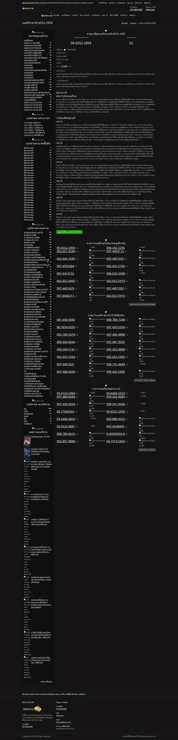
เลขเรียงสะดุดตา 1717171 (40, 436)
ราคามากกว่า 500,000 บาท (34, 135)
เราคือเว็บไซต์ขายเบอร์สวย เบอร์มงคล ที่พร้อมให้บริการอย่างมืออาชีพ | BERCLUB (41, 634)
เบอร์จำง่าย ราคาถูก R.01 (33, 102)
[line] (155, 3)
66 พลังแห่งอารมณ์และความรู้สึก (36, 302)
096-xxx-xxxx (28, 212)
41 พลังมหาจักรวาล (31, 240)
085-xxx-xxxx (28, 185)
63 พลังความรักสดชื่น (32, 307)
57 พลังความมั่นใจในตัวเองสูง (34, 257)
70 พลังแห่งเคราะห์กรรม (33, 339)
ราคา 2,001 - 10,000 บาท (33, 125)
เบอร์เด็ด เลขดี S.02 (31, 87)
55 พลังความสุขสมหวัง (32, 282)
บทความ (130, 3)
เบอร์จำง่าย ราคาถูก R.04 (33, 110)
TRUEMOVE (28, 414)
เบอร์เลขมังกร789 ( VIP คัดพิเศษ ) (36, 58)
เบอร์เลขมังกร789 (30, 60)
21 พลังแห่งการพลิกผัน (32, 361)
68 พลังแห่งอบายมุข (31, 319)
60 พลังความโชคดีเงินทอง (33, 274)
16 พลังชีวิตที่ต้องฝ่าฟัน (32, 381)
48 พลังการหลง (29, 242)
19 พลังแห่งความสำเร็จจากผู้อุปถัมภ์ (37, 388)
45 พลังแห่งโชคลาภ (31, 262)
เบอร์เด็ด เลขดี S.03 (31, 90)
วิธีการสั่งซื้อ (113, 15)
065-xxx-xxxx (28, 160)
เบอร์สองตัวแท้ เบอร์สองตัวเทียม (35, 70)
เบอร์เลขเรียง (28, 72)
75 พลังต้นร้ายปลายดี (31, 391)
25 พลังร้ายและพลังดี (31, 346)
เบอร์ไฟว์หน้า (28, 75)
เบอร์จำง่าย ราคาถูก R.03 (33, 107)
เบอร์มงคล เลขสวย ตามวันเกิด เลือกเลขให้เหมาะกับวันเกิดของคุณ (41, 579)
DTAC (26, 411)
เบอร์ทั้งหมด (102, 3)
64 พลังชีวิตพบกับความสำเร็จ (34, 297)
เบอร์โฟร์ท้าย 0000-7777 (33, 55)
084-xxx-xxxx (28, 182)
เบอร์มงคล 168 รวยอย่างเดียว (34, 95)
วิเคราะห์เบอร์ (85, 15)
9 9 (25, 371)
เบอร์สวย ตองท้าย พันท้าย (33, 97)
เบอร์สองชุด (28, 65)
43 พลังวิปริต (28, 245)
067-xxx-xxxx (28, 165)
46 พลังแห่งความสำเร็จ (32, 255)
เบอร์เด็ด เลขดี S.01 (31, 85)
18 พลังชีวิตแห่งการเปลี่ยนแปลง (35, 386)
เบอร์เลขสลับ (28, 67)
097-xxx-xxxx (28, 215)
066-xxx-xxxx (28, 163)
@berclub (150, 9)
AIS (25, 409)
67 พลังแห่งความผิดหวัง (32, 312)
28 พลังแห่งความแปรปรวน (33, 329)
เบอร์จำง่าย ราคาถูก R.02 (33, 105)
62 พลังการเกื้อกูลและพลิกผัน (34, 284)
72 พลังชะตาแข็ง (30, 354)
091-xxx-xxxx (28, 200)
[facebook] (153, 3)
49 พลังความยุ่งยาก (31, 252)
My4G (26, 416)
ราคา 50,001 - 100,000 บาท (34, 130)
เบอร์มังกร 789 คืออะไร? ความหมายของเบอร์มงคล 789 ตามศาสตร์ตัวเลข (40, 521)
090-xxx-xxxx (28, 197)
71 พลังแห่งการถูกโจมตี (32, 349)
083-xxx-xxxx (28, 180)
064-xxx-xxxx (28, 158)
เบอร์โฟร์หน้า (29, 77)
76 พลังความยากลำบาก (32, 393)
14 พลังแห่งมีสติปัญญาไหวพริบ (35, 376)
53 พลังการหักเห (30, 287)
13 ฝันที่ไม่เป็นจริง (30, 373)
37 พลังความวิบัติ (30, 304)
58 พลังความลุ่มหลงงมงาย (33, 267)
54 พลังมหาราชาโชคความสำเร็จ (36, 289)
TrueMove (28, 423)
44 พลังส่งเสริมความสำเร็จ (33, 232)
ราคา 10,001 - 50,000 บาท (33, 127)
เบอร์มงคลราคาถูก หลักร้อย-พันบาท (37, 92)
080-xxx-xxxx (28, 172)
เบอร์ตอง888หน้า (30, 100)
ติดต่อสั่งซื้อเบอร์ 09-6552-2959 (69, 232)
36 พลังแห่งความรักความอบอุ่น (35, 292)
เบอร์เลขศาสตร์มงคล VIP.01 (34, 80)
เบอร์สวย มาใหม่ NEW (32, 43)
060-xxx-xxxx (28, 148)
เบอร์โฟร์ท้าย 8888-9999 (33, 53)
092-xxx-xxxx (28, 202)
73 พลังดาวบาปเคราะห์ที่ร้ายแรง (35, 356)
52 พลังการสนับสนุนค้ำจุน (33, 277)
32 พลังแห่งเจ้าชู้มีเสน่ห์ (32, 324)
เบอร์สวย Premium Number (34, 50)
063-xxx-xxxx (28, 155)
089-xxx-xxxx (28, 195)
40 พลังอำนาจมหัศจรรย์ (32, 294)
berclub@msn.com (63, 722)
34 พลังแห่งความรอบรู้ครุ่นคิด (35, 316)
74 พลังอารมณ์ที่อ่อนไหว (33, 366)
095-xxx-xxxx (28, 210)
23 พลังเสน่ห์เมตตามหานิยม (34, 364)
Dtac (26, 421)
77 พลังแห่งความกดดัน (32, 368)
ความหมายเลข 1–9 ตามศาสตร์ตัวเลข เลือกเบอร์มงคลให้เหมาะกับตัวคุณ (40, 496)
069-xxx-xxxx (28, 170)
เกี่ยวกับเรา (139, 3)
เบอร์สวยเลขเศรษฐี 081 (32, 62)
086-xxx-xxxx (28, 187)
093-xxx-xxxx (28, 205)
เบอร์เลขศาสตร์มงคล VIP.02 (34, 82)
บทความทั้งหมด (46, 681)
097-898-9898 (136, 9)
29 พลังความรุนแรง (31, 334)
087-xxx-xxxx (28, 190)
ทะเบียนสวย (121, 3)
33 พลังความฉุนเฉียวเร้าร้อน (34, 309)
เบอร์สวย (112, 3)
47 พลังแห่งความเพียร (32, 237)
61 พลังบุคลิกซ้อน (30, 269)
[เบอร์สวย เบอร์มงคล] (27, 8)
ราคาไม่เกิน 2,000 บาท (32, 122)
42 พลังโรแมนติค (30, 235)
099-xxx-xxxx (28, 220)
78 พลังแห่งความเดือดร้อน (33, 396)
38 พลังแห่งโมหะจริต (31, 279)
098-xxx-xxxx (28, 217)
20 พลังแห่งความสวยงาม (33, 359)
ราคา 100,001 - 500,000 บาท (34, 132)
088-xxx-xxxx (28, 192)
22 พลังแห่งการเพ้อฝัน (32, 344)
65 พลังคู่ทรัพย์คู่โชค (31, 299)
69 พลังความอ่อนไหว (31, 326)
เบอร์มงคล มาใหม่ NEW (32, 45)
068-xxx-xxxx (28, 168)
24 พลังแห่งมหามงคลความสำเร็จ (36, 351)
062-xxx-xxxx (28, 153)
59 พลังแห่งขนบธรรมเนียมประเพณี (36, 260)
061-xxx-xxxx (28, 150)
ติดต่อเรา (147, 3)
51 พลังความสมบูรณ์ (31, 250)
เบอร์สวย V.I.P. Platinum (33, 48)
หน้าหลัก (56, 15)
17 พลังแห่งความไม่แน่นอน (34, 383)
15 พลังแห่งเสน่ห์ (30, 378)
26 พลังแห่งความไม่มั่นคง (33, 341)
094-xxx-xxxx (28, 207)
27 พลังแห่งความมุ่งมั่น (32, 336)
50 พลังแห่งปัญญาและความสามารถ (37, 264)
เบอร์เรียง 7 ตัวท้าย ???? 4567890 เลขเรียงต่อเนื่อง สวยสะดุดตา (40, 451)
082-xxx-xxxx (28, 177)
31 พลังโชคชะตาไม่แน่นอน (34, 321)
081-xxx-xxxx (28, 175)
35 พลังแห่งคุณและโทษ (32, 314)
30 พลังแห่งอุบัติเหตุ (31, 331)
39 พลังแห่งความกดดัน (32, 272)
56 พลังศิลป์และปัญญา (32, 247)
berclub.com (28, 3)
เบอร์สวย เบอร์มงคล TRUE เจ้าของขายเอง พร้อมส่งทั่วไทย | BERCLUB (40, 660)
